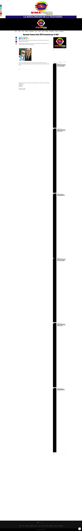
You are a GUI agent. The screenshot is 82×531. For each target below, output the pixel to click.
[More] (1, 15)
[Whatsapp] (26, 38)
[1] (79, 529)
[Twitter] (21, 38)
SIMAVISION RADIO (61, 31)
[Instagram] (24, 38)
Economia (47, 31)
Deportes (43, 31)
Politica (36, 31)
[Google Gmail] (28, 38)
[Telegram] (23, 38)
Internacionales (31, 31)
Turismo (39, 31)
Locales (23, 31)
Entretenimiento (51, 31)
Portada (19, 31)
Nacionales (26, 31)
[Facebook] (19, 38)
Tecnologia (56, 31)
